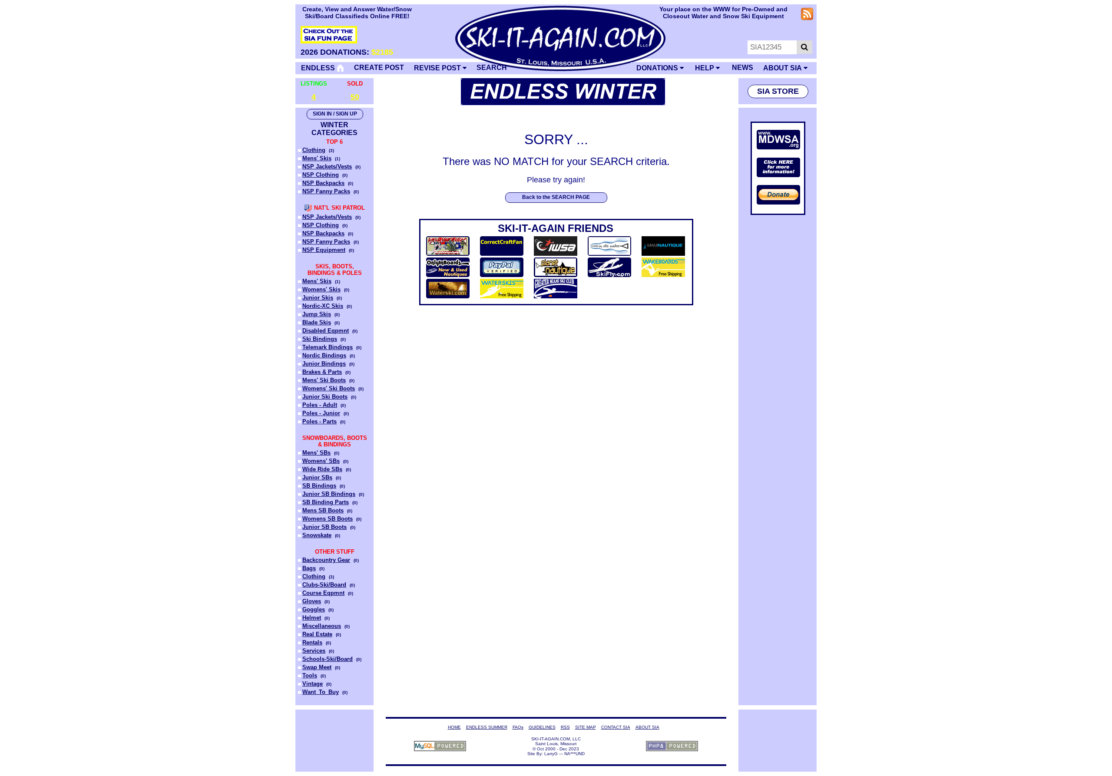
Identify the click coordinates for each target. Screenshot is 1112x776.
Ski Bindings (319, 339)
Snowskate (316, 535)
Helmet (311, 617)
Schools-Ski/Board (327, 659)
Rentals (312, 642)
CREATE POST (379, 67)
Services (313, 650)
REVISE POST (438, 68)
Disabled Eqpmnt (325, 330)
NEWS (742, 67)
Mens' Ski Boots (324, 380)
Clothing (313, 150)
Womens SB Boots (327, 518)
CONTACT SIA (615, 727)
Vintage (312, 683)
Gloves (311, 601)
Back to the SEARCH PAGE (556, 197)
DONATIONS (658, 68)
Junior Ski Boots (325, 396)
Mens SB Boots (323, 510)
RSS (565, 727)
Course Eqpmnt (323, 593)
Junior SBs (317, 477)
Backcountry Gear (326, 560)
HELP (705, 68)
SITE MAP (585, 727)
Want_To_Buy (320, 692)
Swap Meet (316, 667)
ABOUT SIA (783, 68)
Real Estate (317, 634)
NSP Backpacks (323, 183)
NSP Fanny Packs (326, 191)
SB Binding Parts (325, 502)
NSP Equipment (323, 250)
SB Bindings (319, 485)
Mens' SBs (316, 452)
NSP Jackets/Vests (327, 166)
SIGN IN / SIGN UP (335, 114)
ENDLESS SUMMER (486, 727)
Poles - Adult (319, 405)
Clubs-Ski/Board (324, 584)
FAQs (518, 727)
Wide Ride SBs (322, 469)
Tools (309, 675)
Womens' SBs (321, 461)
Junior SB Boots (324, 527)
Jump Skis (316, 314)
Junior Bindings (324, 363)
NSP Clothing (320, 175)
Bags (309, 568)
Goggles (313, 609)
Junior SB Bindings (328, 494)
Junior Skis (317, 297)
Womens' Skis (321, 289)
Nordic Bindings (324, 355)
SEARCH (492, 67)
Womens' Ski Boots (328, 388)
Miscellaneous (321, 626)
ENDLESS (319, 68)
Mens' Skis (316, 158)
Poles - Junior (321, 413)
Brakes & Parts (322, 372)
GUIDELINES (542, 727)
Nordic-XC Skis (322, 306)
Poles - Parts (319, 421)
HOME (454, 727)
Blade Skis (316, 322)
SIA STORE (778, 91)
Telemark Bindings (327, 347)
